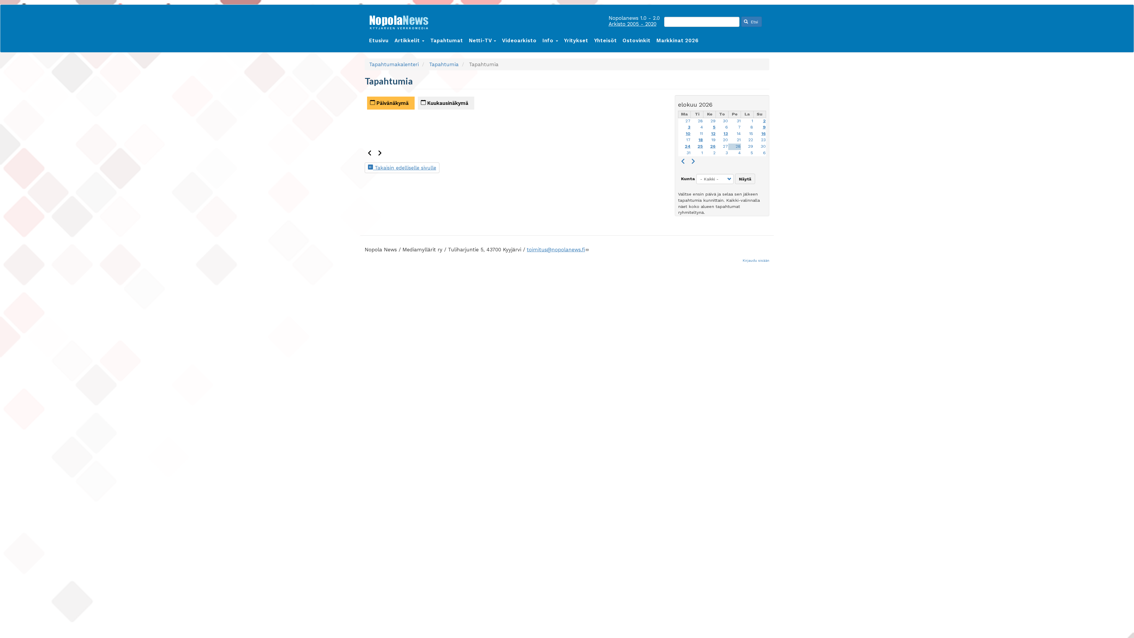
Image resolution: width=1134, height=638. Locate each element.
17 (688, 139)
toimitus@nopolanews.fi (556, 250)
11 (701, 133)
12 (713, 133)
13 (726, 133)
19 (713, 139)
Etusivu (379, 40)
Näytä (745, 179)
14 (739, 133)
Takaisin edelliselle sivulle (404, 168)
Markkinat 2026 (677, 40)
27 (687, 120)
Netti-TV (481, 40)
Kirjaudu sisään (756, 260)
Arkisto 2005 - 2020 (632, 24)
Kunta (688, 178)
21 (739, 139)
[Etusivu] (401, 21)
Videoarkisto (519, 40)
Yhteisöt (605, 40)
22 (750, 139)
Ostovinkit (637, 40)
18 (700, 139)
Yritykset (576, 40)
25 (700, 146)
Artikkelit (408, 40)
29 (713, 120)
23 (763, 139)
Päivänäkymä (392, 103)
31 (739, 120)
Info (548, 40)
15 (751, 133)
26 (713, 146)
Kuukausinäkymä (447, 103)
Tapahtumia (444, 64)
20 (725, 139)
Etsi (753, 21)
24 (687, 146)
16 (763, 133)
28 (700, 120)
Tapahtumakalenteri (394, 64)
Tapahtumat (446, 40)
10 (688, 133)
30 (725, 120)
